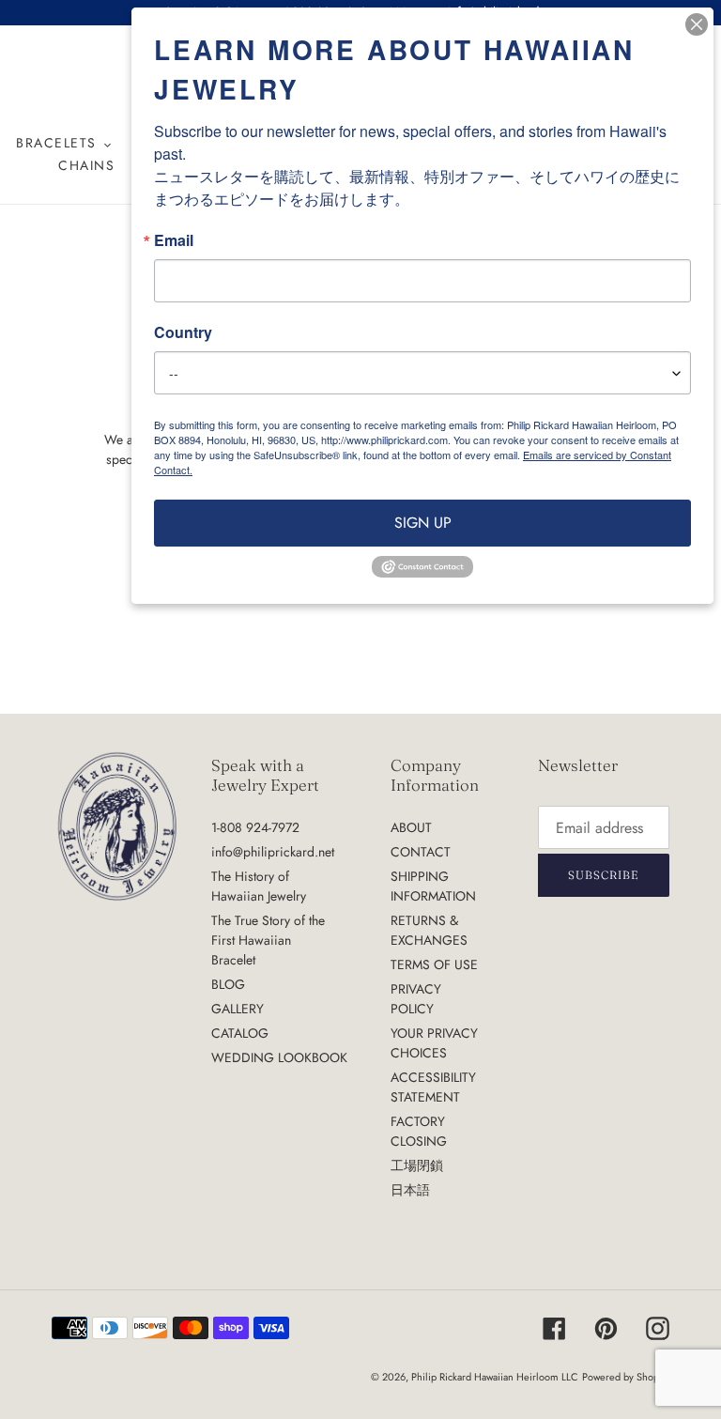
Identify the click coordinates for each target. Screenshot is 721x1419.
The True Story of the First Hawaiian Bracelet (268, 940)
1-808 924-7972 (255, 827)
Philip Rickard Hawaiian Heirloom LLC (494, 1376)
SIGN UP (423, 522)
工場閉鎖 (417, 1165)
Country (183, 332)
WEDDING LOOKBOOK (279, 1057)
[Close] (696, 24)
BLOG (228, 984)
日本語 (410, 1189)
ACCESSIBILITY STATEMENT (433, 1087)
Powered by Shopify (625, 1376)
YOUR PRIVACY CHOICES (434, 1043)
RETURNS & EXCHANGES (429, 930)
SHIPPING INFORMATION (433, 886)
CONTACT (421, 851)
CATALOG (239, 1033)
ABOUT (411, 827)
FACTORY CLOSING (419, 1131)
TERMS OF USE (434, 964)
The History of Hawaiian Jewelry (258, 886)
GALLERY (237, 1008)
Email (173, 240)
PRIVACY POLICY (416, 998)
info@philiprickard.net (272, 851)
